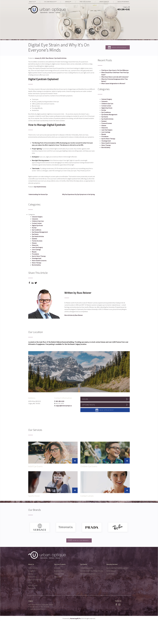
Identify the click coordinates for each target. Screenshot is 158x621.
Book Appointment (123, 1)
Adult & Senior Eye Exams (87, 574)
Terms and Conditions (34, 580)
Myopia (103, 134)
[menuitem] (32, 1)
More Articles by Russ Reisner (73, 315)
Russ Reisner (50, 58)
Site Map (30, 574)
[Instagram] (119, 605)
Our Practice (32, 588)
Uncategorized (106, 141)
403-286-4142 (123, 9)
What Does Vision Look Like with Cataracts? (115, 77)
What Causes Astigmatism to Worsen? (113, 83)
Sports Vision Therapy (108, 139)
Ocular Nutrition (111, 571)
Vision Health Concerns (108, 143)
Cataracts (104, 101)
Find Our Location (85, 1)
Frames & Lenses (106, 123)
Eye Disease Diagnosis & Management (117, 568)
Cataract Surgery (106, 99)
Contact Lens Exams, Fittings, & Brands (91, 571)
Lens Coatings (105, 132)
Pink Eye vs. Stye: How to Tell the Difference (114, 70)
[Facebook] (116, 605)
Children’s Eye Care (107, 103)
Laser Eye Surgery (106, 130)
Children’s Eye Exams (86, 568)
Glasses (103, 125)
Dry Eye (103, 110)
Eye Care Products (49, 1)
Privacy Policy (32, 577)
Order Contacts (104, 1)
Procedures (104, 136)
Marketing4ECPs (75, 618)
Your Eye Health (32, 585)
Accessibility (31, 571)
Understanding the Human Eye (38, 194)
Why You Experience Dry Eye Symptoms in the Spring (78, 194)
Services (67, 1)
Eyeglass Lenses (59, 574)
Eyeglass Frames (59, 571)
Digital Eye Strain (106, 108)
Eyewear (104, 121)
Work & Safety (105, 147)
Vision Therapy (106, 145)
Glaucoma (104, 128)
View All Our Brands (81, 540)
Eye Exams (104, 117)
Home (30, 582)
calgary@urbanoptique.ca (64, 406)
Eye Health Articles (60, 58)
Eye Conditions (106, 112)
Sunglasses (57, 577)
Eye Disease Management (109, 114)
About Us (31, 1)
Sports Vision (110, 574)
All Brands (57, 568)
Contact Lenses (106, 106)
